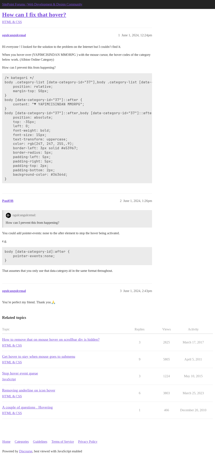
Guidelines (40, 441)
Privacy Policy (87, 441)
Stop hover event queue (20, 373)
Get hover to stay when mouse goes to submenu (38, 356)
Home (6, 441)
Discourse (25, 451)
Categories (22, 441)
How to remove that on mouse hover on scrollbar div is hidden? (51, 339)
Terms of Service (62, 441)
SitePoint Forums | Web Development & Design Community (42, 4)
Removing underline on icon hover (28, 390)
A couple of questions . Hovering (27, 407)
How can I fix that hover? (34, 14)
